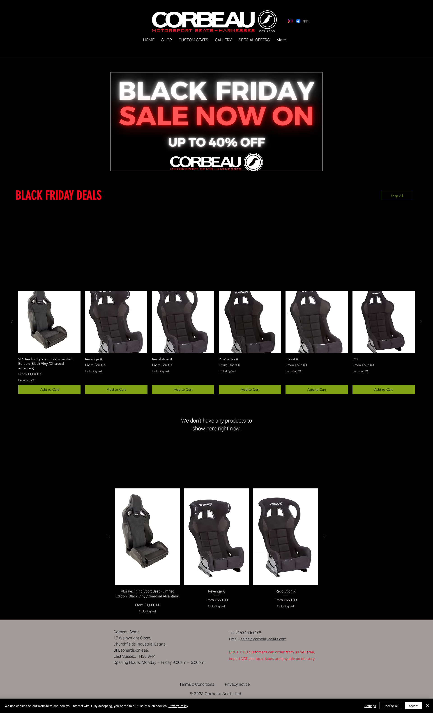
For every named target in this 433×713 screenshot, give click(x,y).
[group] (216, 342)
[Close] (427, 705)
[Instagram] (290, 21)
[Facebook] (298, 21)
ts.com (280, 639)
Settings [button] (370, 706)
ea (273, 639)
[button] (307, 21)
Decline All (390, 706)
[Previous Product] (11, 321)
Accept (413, 706)
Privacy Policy (178, 706)
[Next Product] (324, 536)
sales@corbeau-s (255, 639)
